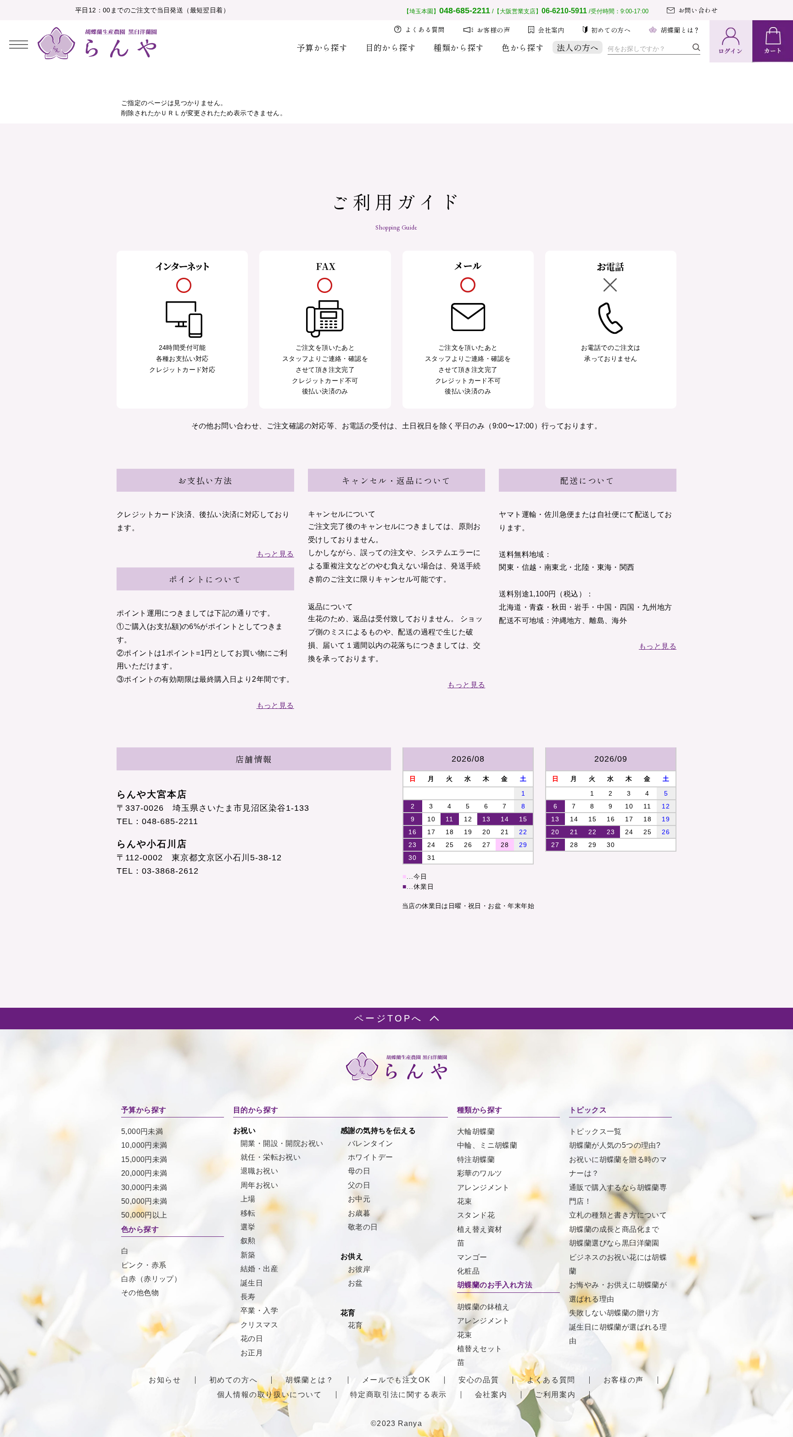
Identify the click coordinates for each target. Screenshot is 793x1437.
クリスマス (259, 1325)
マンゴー (472, 1257)
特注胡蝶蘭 (476, 1159)
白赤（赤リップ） (151, 1279)
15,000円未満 (144, 1159)
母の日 (359, 1171)
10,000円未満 (144, 1145)
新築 (248, 1255)
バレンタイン (370, 1143)
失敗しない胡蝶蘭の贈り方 (614, 1313)
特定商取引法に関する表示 (398, 1394)
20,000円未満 (144, 1173)
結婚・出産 (259, 1269)
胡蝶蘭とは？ (680, 29)
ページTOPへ (388, 1018)
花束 (464, 1201)
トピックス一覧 (595, 1131)
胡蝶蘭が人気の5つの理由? (614, 1145)
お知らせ (165, 1380)
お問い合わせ (698, 10)
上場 (248, 1199)
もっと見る (275, 554)
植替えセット (479, 1349)
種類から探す (458, 47)
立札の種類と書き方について (618, 1215)
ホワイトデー (370, 1157)
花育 (355, 1325)
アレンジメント (483, 1187)
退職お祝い (259, 1171)
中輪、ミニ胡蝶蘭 (487, 1145)
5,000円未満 (142, 1131)
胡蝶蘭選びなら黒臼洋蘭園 (614, 1243)
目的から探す (390, 47)
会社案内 (551, 29)
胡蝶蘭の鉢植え (483, 1307)
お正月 (251, 1353)
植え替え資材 (479, 1229)
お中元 (359, 1199)
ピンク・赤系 (143, 1265)
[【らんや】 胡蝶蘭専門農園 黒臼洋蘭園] (97, 56)
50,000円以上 (144, 1215)
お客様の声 (493, 29)
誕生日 (251, 1283)
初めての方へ (611, 29)
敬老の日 (363, 1227)
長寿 (248, 1297)
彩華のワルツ (479, 1173)
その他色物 (140, 1293)
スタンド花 (476, 1215)
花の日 (251, 1338)
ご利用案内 (555, 1394)
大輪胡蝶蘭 (476, 1131)
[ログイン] (730, 41)
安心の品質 (478, 1380)
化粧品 (468, 1271)
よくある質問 (425, 29)
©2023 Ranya (396, 1423)
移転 (248, 1213)
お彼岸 (359, 1269)
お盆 (355, 1283)
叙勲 (248, 1241)
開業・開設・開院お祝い (281, 1143)
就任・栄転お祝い (270, 1157)
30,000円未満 (144, 1187)
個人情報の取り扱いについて (269, 1394)
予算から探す (322, 47)
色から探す (523, 47)
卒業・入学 (259, 1310)
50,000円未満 (144, 1201)
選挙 (248, 1227)
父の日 (359, 1185)
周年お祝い (259, 1185)
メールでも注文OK (396, 1380)
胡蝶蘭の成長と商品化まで (614, 1229)
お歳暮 (359, 1213)
